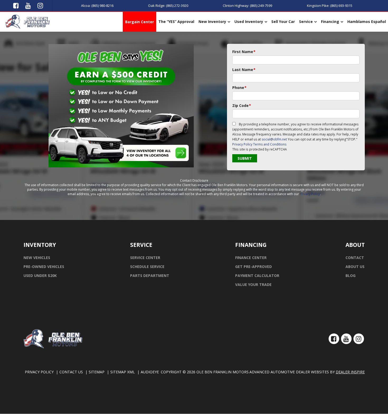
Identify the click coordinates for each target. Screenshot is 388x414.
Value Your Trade (253, 284)
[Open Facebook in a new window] (16, 5)
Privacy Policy (242, 144)
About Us (355, 266)
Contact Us (71, 371)
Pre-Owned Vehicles (43, 266)
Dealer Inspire (350, 371)
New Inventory (212, 21)
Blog (351, 275)
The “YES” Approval (176, 21)
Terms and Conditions (269, 144)
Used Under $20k (40, 275)
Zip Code (241, 105)
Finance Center (251, 257)
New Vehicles (36, 257)
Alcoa (85, 5)
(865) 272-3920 (177, 5)
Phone (239, 87)
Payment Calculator (257, 275)
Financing (330, 21)
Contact (355, 257)
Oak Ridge (156, 5)
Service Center (145, 257)
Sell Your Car (283, 21)
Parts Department (149, 275)
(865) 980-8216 (102, 5)
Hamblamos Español (366, 21)
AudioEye (150, 371)
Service (306, 21)
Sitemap (97, 371)
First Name (243, 51)
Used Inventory (248, 21)
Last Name (243, 69)
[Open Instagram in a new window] (40, 5)
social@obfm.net (274, 139)
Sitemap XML (122, 371)
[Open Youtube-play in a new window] (28, 5)
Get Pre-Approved (253, 266)
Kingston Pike (318, 5)
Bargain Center (139, 21)
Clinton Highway (235, 5)
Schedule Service (147, 266)
